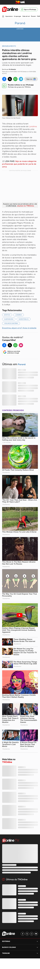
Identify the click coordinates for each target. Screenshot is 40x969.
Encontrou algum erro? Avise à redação (19, 328)
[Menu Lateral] (3, 16)
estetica (7, 315)
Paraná (33, 16)
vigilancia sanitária (11, 323)
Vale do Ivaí (26, 16)
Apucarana (8, 16)
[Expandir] (37, 953)
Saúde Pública (23, 319)
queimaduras (8, 319)
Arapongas (17, 16)
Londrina (33, 126)
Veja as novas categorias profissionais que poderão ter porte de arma (19, 164)
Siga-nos (29, 79)
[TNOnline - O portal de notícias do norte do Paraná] (10, 9)
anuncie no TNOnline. (25, 206)
